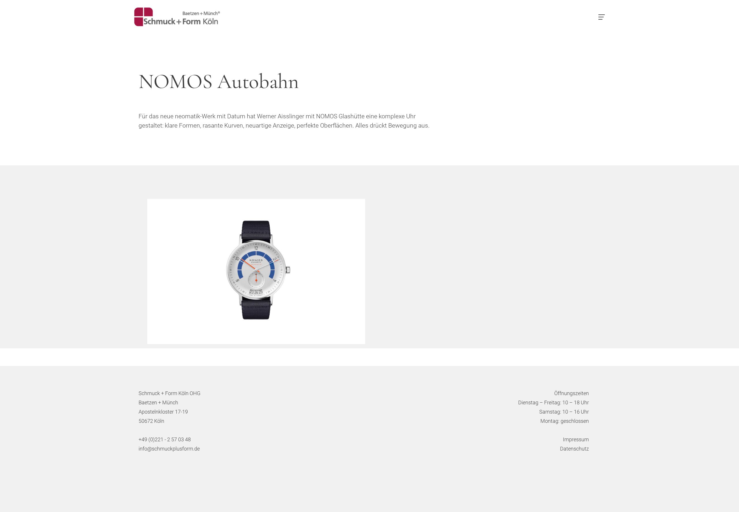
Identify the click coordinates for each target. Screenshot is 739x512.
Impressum (576, 439)
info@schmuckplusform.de (169, 449)
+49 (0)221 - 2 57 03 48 (165, 439)
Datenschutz (574, 449)
